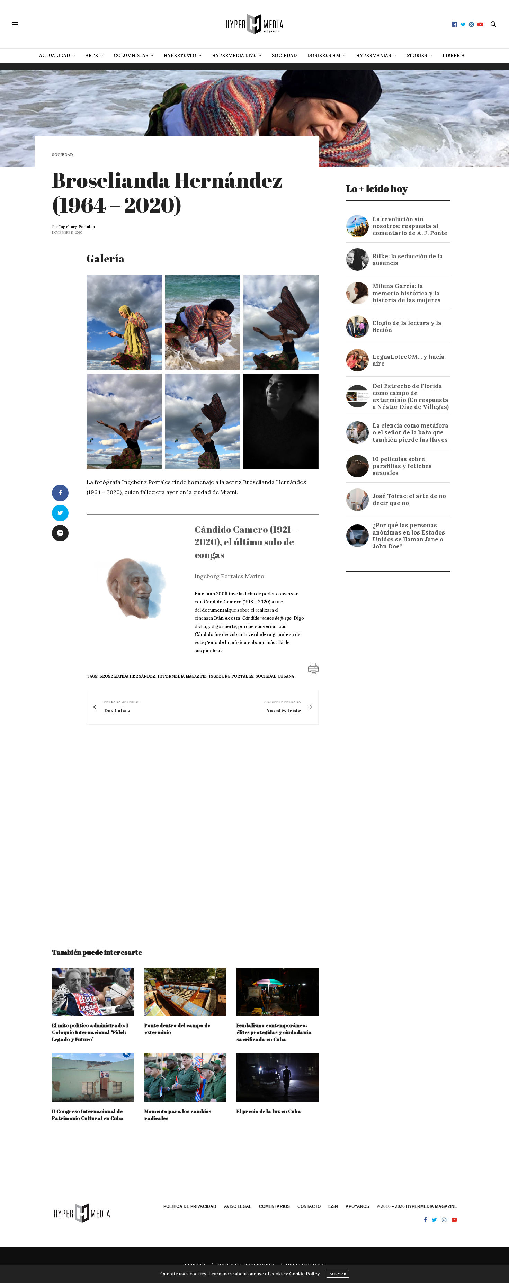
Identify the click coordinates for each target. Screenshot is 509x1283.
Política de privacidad (189, 1206)
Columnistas (131, 56)
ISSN (333, 1206)
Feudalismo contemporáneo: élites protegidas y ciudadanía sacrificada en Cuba (274, 1032)
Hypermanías (373, 56)
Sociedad (284, 56)
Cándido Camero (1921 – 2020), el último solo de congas (246, 542)
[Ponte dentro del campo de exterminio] (185, 992)
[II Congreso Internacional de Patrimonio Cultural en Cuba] (93, 1077)
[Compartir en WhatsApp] (148, 360)
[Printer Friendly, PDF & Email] (313, 668)
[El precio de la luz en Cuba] (277, 1077)
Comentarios (274, 1206)
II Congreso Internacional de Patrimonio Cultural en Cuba (88, 1114)
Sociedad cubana (275, 676)
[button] (124, 322)
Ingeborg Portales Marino (229, 576)
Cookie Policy (304, 1274)
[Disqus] (185, 829)
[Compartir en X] (130, 360)
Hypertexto (180, 56)
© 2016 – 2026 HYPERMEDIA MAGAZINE (417, 1206)
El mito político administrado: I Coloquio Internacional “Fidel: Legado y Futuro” (90, 1032)
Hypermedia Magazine (182, 676)
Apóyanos (357, 1206)
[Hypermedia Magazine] (254, 24)
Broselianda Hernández (127, 676)
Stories (417, 56)
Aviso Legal (237, 1206)
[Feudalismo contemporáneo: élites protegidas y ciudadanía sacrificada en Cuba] (277, 992)
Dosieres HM (323, 56)
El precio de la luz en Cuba (268, 1111)
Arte (92, 56)
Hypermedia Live (234, 56)
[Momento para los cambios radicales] (185, 1077)
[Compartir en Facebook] (139, 360)
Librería (454, 56)
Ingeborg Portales (77, 226)
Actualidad (54, 56)
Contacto (309, 1206)
